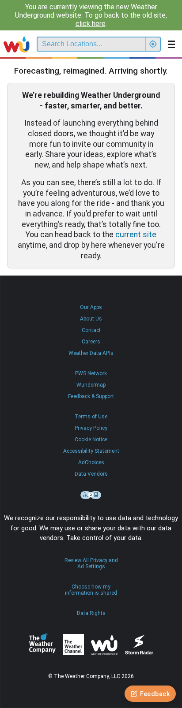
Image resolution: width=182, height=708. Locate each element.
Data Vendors (91, 474)
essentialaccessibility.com (91, 495)
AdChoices (91, 462)
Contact (91, 330)
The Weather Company (42, 644)
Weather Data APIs (91, 353)
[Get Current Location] (153, 44)
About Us (91, 319)
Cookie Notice (91, 439)
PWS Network (91, 373)
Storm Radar (139, 644)
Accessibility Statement (91, 451)
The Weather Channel (73, 644)
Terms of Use (91, 417)
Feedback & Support (91, 396)
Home (17, 44)
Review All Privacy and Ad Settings (91, 563)
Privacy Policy (91, 428)
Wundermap (91, 385)
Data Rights (91, 613)
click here (91, 23)
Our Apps (91, 307)
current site (135, 234)
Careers (91, 342)
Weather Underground (104, 644)
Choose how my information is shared (91, 590)
